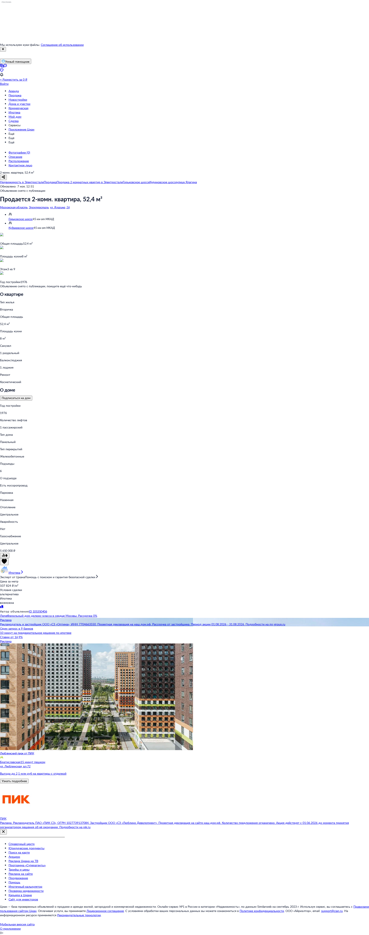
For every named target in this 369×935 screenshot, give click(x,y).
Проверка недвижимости (26, 891)
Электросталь (39, 207)
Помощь (14, 882)
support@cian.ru (332, 911)
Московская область (14, 207)
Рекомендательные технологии (79, 915)
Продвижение (18, 878)
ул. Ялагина (57, 207)
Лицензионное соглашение (105, 911)
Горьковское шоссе (21, 219)
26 (68, 207)
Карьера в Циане (20, 895)
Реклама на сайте (21, 874)
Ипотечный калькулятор (25, 886)
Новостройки (18, 99)
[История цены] (4, 555)
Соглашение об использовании (62, 45)
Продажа (15, 95)
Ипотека (14, 112)
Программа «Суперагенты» (27, 865)
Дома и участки (19, 104)
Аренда (14, 91)
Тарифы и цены (19, 869)
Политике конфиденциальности (262, 911)
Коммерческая (18, 108)
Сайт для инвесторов (23, 899)
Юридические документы (26, 848)
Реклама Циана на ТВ (23, 861)
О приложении (10, 928)
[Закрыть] (3, 49)
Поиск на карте (19, 852)
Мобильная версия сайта (17, 924)
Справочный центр (22, 844)
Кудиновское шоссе (21, 228)
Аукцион (14, 857)
